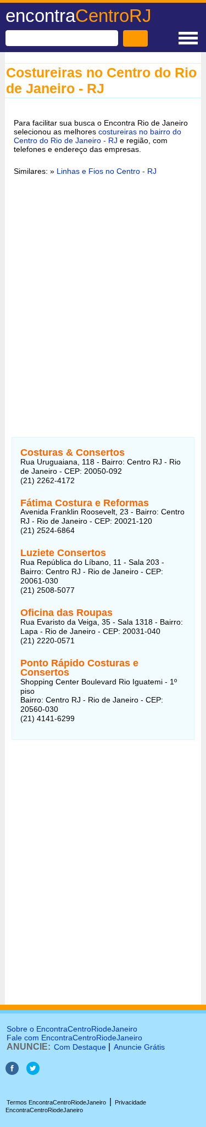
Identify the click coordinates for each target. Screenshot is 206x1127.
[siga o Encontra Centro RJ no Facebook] (12, 1072)
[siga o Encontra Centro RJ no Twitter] (33, 1072)
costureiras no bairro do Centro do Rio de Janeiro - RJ (97, 136)
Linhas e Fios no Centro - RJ (107, 171)
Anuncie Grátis (139, 1047)
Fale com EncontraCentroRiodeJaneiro (74, 1037)
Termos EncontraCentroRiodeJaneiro (56, 1102)
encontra (78, 15)
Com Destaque (80, 1047)
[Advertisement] (103, 295)
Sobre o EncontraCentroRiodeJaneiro (72, 1028)
